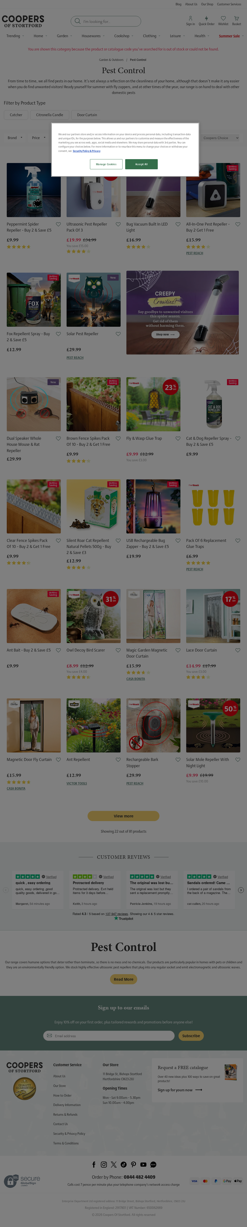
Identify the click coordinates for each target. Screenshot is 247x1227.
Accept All (141, 164)
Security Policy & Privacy (86, 151)
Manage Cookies (106, 164)
